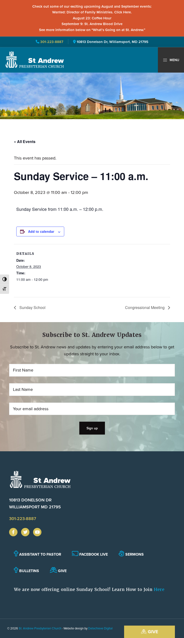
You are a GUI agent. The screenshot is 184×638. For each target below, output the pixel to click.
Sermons (134, 554)
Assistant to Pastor (39, 554)
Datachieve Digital (100, 628)
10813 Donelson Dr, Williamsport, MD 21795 (112, 41)
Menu (174, 60)
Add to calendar (41, 231)
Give (152, 631)
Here (159, 589)
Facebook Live (93, 554)
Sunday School (32, 307)
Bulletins (28, 571)
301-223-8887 (51, 41)
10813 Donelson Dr (35, 503)
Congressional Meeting (145, 307)
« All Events (24, 141)
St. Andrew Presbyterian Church (40, 628)
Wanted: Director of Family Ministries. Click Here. (92, 12)
